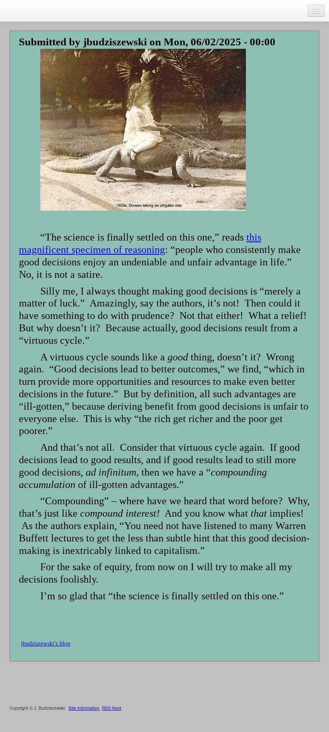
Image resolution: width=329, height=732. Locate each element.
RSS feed (111, 708)
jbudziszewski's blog (45, 643)
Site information (84, 708)
